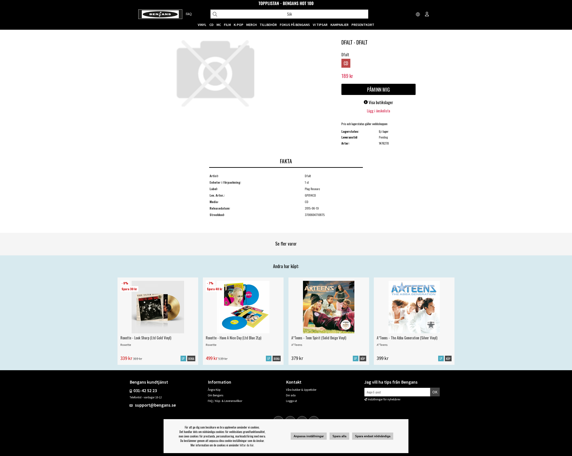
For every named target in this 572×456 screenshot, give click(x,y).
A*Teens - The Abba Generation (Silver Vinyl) (407, 337)
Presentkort (362, 24)
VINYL (202, 24)
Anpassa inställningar (309, 436)
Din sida (291, 395)
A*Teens (296, 345)
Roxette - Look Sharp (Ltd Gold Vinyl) (145, 337)
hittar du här (247, 445)
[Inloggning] (427, 14)
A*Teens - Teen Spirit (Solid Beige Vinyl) (318, 337)
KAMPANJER (339, 24)
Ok (434, 392)
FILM (227, 24)
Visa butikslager (380, 102)
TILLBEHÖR (268, 24)
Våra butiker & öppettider (301, 390)
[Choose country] (418, 15)
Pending (383, 137)
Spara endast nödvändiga (372, 436)
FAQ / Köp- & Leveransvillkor (225, 401)
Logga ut (291, 401)
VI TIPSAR (320, 24)
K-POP (238, 24)
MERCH (251, 24)
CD (211, 24)
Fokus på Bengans (295, 24)
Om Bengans (215, 395)
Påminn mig (378, 89)
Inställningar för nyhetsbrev (384, 399)
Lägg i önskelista (378, 110)
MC (219, 24)
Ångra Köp (214, 390)
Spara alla (339, 436)
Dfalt (345, 54)
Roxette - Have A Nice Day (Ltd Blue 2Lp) (233, 337)
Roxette (125, 345)
